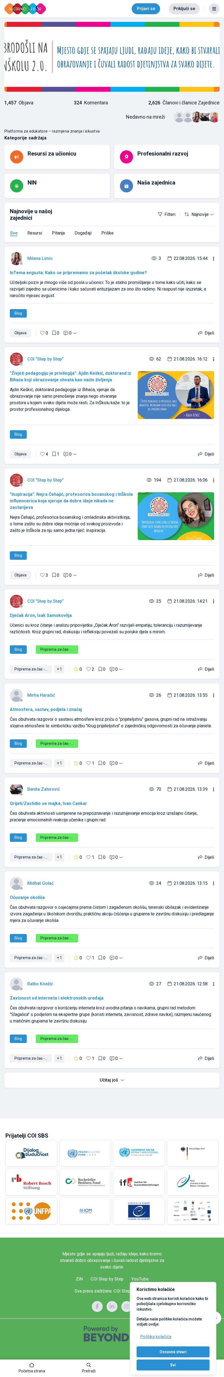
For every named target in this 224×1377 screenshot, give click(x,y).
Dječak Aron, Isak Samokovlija (41, 615)
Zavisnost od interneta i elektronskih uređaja (57, 998)
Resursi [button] (34, 233)
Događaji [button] (83, 233)
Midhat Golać (40, 883)
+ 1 (59, 669)
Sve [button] (13, 233)
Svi (173, 1365)
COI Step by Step (106, 1279)
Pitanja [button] (58, 233)
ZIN (79, 1279)
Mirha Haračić (41, 695)
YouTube (140, 1279)
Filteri (169, 214)
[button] (32, 1368)
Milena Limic (40, 258)
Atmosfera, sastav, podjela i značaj (46, 709)
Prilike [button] (107, 233)
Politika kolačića (155, 1336)
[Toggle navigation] (214, 8)
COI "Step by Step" (45, 359)
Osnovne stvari (173, 1352)
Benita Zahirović (43, 789)
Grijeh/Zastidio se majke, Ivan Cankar (48, 803)
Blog (18, 313)
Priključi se (184, 8)
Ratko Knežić (40, 983)
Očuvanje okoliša (27, 897)
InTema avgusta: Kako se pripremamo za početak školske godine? (78, 272)
